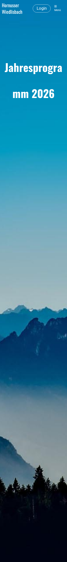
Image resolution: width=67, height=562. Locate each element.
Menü (57, 10)
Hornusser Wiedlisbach (12, 8)
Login (42, 8)
